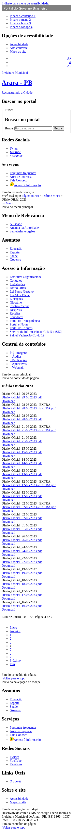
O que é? (15, 781)
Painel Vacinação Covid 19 (27, 335)
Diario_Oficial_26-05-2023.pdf (22, 540)
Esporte (14, 252)
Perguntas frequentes (23, 173)
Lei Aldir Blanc (20, 295)
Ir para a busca (20, 23)
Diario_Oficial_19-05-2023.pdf (22, 573)
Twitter (14, 757)
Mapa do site (18, 51)
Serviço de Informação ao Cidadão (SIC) (36, 331)
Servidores (16, 317)
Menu (9, 203)
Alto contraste (19, 48)
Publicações (19, 360)
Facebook (16, 764)
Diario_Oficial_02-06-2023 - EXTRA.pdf (29, 507)
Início (13, 627)
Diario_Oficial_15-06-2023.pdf (22, 452)
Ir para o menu (20, 19)
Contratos (16, 280)
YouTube (15, 760)
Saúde (14, 256)
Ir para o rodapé (21, 27)
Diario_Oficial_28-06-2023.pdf (22, 419)
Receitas (15, 313)
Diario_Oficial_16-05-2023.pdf (22, 606)
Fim (12, 664)
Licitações (16, 299)
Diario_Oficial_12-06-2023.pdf (22, 496)
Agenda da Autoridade (24, 227)
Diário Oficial (51, 195)
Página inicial (30, 195)
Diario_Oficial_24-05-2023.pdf (22, 551)
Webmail (17, 367)
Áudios (16, 356)
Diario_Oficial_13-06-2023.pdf (22, 474)
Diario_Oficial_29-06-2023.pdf (22, 397)
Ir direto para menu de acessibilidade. (25, 3)
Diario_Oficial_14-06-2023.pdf (22, 463)
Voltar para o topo (13, 678)
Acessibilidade (19, 44)
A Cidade (16, 224)
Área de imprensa (21, 176)
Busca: (9, 128)
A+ (69, 58)
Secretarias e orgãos (22, 231)
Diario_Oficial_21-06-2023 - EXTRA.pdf (29, 430)
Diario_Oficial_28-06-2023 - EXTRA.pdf (29, 408)
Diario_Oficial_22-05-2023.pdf (22, 562)
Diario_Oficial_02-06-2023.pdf (22, 518)
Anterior (15, 631)
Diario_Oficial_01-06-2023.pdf (22, 529)
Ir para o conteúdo (22, 16)
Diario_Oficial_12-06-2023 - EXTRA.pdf (29, 485)
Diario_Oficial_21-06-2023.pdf (22, 441)
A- (69, 65)
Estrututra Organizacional (26, 277)
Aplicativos (19, 364)
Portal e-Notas (19, 324)
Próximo (15, 660)
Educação (16, 248)
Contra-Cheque (19, 306)
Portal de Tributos (21, 328)
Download (8, 401)
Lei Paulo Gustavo (22, 291)
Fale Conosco (18, 180)
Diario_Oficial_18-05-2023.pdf (22, 584)
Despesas (16, 309)
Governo (15, 259)
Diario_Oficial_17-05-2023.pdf (22, 595)
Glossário (16, 302)
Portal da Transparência (25, 320)
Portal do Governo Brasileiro (25, 8)
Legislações (17, 284)
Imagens (21, 353)
